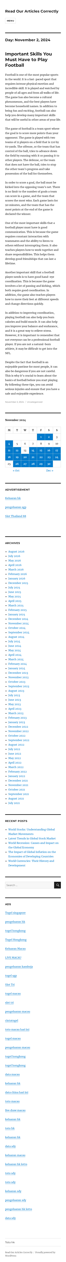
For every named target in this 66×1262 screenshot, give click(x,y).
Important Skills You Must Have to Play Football (28, 59)
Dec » (49, 470)
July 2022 (14, 749)
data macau (12, 1074)
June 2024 (14, 645)
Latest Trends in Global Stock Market (32, 838)
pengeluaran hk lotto (18, 1209)
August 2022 (16, 744)
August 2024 (16, 636)
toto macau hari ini (17, 1029)
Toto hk (10, 1242)
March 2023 (15, 713)
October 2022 (16, 735)
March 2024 (16, 659)
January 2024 (16, 668)
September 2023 (18, 686)
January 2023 (16, 722)
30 (48, 463)
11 (9, 450)
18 (9, 457)
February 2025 (17, 610)
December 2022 (18, 726)
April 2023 (14, 708)
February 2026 (17, 574)
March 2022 (16, 767)
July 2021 (14, 803)
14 (33, 450)
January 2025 (16, 614)
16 (48, 450)
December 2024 (18, 618)
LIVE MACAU (13, 957)
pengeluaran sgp (15, 507)
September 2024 (18, 632)
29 (41, 463)
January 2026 (16, 578)
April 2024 (14, 654)
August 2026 (16, 551)
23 (48, 457)
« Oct (16, 470)
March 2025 (16, 605)
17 (56, 450)
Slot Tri (10, 984)
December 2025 (18, 583)
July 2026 (14, 556)
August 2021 (16, 798)
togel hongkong (15, 930)
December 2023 (18, 672)
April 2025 (14, 601)
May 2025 (14, 596)
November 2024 (18, 623)
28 (33, 463)
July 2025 (14, 587)
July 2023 (14, 695)
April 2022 (14, 762)
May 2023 (14, 704)
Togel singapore (15, 912)
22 (41, 457)
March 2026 (16, 569)
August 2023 (16, 690)
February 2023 (17, 717)
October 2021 (16, 789)
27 (25, 463)
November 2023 (18, 677)
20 (25, 457)
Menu (10, 20)
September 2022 (18, 740)
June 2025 (14, 592)
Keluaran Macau (15, 948)
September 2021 (18, 794)
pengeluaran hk (15, 921)
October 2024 (16, 627)
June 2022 (14, 753)
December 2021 (18, 780)
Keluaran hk (13, 498)
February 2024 (17, 663)
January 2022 (16, 776)
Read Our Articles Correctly (31, 11)
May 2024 (14, 650)
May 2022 (14, 758)
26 (17, 463)
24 (56, 457)
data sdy (10, 1218)
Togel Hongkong (16, 939)
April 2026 (15, 565)
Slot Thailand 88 (15, 516)
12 (17, 450)
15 (41, 450)
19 (17, 457)
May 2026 (14, 560)
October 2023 (16, 681)
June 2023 (14, 699)
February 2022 (17, 771)
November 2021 (18, 785)
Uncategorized (34, 402)
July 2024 (14, 641)
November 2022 (18, 731)
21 (33, 457)
